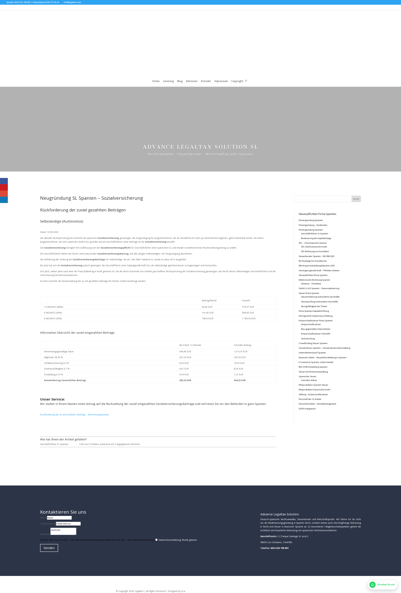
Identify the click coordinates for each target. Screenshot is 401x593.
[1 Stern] (70, 444)
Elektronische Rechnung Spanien (314, 279)
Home (156, 81)
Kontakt (206, 81)
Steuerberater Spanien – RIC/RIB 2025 (316, 256)
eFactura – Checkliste (311, 283)
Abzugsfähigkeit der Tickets (314, 306)
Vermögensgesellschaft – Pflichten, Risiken (319, 270)
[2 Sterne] (72, 444)
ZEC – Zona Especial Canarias (313, 242)
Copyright (237, 81)
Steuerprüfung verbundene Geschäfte (319, 301)
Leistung (168, 81)
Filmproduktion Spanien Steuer (313, 384)
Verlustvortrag (308, 338)
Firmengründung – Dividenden (313, 225)
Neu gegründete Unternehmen (315, 329)
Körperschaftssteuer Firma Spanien (316, 320)
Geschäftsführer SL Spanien (314, 233)
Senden (49, 548)
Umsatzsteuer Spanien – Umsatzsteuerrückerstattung (324, 348)
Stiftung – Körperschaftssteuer (313, 394)
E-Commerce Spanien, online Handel (316, 362)
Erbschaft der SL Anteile (310, 399)
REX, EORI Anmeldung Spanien (313, 366)
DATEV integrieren (307, 408)
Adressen (192, 81)
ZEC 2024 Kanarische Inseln (314, 246)
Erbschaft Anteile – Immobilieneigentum (317, 403)
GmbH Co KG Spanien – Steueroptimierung (319, 288)
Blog (179, 81)
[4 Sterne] (76, 444)
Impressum (221, 81)
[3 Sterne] (74, 444)
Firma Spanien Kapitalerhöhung (314, 311)
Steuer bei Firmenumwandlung (313, 371)
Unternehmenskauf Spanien (312, 352)
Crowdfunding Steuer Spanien (313, 343)
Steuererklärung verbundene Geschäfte (320, 296)
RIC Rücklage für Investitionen (313, 260)
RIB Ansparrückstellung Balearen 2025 (317, 265)
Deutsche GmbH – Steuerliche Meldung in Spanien (322, 357)
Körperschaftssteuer (311, 324)
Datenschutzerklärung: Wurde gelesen (178, 539)
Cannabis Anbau (309, 380)
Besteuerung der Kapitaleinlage (316, 238)
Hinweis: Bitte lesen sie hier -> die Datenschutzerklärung (68, 539)
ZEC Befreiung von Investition (315, 251)
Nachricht (45, 534)
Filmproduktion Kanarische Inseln (314, 389)
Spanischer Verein (307, 376)
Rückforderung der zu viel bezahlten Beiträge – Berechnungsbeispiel (74, 414)
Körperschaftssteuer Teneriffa (315, 333)
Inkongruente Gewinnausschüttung (315, 315)
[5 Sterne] (78, 444)
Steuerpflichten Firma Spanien (313, 275)
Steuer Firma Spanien (309, 293)
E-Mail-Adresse (47, 523)
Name (43, 517)
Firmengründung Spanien (311, 220)
